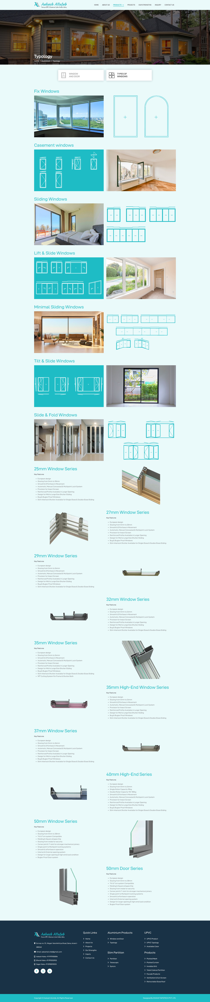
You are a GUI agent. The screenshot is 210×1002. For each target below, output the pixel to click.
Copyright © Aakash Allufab (45, 998)
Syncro (113, 966)
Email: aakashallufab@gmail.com (49, 952)
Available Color (152, 946)
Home (96, 5)
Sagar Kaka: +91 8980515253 (46, 964)
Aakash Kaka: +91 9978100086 (47, 956)
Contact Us (169, 5)
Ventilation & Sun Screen (156, 978)
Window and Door (117, 939)
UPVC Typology (152, 943)
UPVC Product (152, 939)
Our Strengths (145, 5)
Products (117, 5)
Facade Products (153, 974)
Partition (113, 959)
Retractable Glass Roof (155, 982)
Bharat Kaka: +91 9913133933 (46, 960)
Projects (131, 5)
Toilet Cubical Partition (155, 970)
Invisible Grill (151, 966)
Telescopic (114, 962)
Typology (113, 943)
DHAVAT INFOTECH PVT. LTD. (164, 998)
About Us (106, 5)
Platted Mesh (151, 959)
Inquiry (158, 5)
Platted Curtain (152, 962)
